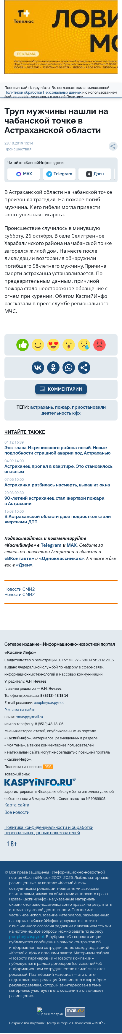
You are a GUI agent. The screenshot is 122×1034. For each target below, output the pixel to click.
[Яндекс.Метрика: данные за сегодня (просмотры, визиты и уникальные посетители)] (50, 1011)
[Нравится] (22, 345)
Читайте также (24, 432)
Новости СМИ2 (19, 589)
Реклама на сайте (19, 710)
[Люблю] (53, 345)
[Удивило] (68, 345)
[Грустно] (84, 345)
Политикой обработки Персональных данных (42, 92)
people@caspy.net (49, 703)
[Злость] (99, 345)
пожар (62, 407)
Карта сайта (16, 805)
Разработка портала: (57, 1023)
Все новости (16, 812)
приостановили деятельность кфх (73, 410)
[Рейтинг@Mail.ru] (75, 1011)
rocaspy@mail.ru (29, 717)
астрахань (41, 407)
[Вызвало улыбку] (38, 345)
